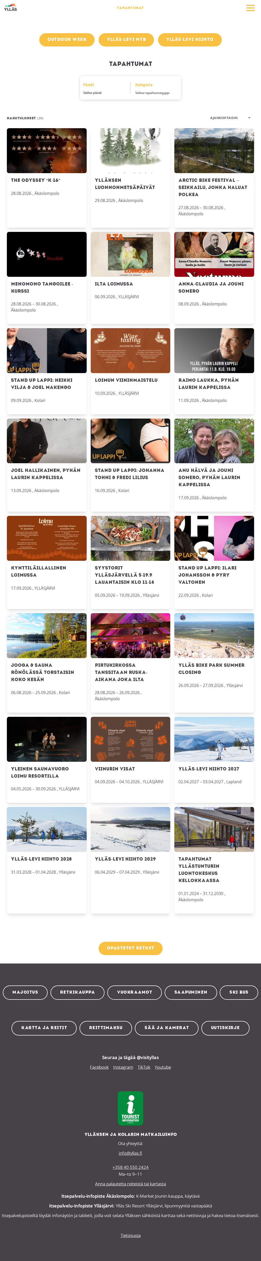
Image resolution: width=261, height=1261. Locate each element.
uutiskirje (225, 1028)
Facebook (99, 1067)
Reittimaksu (106, 1028)
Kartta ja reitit (44, 1028)
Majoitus (25, 992)
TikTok (144, 1067)
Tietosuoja (131, 1235)
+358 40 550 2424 (130, 1167)
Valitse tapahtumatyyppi (152, 93)
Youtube (163, 1067)
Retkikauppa (77, 992)
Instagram (123, 1067)
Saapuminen (190, 992)
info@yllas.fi (130, 1153)
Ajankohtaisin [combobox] (224, 117)
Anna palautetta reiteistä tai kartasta (130, 1184)
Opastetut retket (130, 948)
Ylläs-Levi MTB (126, 40)
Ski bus (239, 992)
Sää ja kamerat (167, 1028)
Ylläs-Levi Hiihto (190, 40)
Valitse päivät (92, 93)
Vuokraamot (134, 992)
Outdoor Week (66, 40)
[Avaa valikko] (250, 8)
